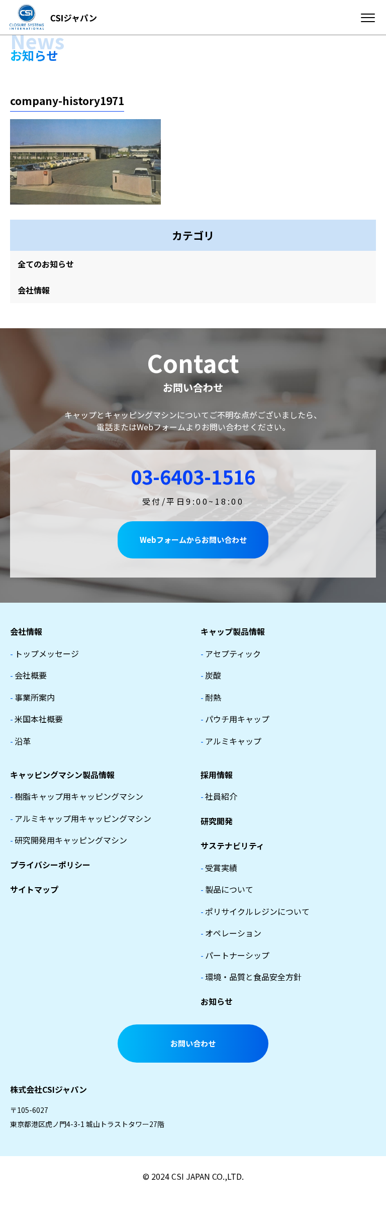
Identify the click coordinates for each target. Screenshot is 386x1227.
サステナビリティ (232, 845)
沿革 (20, 741)
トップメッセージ (44, 653)
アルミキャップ (231, 741)
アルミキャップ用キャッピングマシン (80, 818)
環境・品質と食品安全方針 (251, 977)
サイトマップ (34, 889)
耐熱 (211, 697)
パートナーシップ (235, 955)
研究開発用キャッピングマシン (68, 840)
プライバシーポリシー (50, 865)
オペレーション (231, 933)
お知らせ (217, 1001)
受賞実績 (219, 868)
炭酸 (211, 675)
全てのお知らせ (46, 264)
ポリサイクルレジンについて (255, 911)
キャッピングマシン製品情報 (62, 775)
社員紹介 (219, 796)
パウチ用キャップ (235, 719)
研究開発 (217, 821)
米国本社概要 (36, 719)
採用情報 (217, 775)
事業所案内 (32, 697)
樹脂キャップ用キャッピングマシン (76, 796)
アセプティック (231, 653)
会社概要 (28, 675)
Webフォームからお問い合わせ (193, 539)
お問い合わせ (193, 1043)
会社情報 (34, 290)
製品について (227, 889)
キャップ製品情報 (233, 631)
